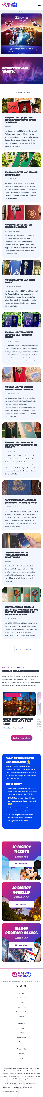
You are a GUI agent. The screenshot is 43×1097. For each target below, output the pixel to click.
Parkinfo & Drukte (21, 1012)
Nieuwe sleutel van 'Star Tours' (20, 281)
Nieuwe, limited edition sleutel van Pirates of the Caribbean (20, 120)
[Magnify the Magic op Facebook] (17, 986)
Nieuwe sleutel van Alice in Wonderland (21, 173)
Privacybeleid (27, 1087)
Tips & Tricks (22, 1007)
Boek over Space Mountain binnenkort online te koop (20, 501)
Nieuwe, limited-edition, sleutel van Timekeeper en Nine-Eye (21, 445)
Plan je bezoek (21, 998)
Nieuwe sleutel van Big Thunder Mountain (18, 226)
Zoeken (21, 1042)
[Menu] (39, 5)
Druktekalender (21, 1037)
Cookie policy (16, 1087)
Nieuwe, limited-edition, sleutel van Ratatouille (19, 388)
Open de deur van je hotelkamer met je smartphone (16, 555)
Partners (21, 1053)
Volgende (28, 649)
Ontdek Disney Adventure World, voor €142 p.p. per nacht (18, 721)
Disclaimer (6, 1087)
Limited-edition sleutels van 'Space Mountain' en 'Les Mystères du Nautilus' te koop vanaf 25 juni (21, 611)
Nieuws (21, 1016)
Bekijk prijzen (7, 728)
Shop (21, 1058)
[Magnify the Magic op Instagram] (21, 986)
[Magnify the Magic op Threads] (25, 986)
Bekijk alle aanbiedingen (21, 738)
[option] (19, 712)
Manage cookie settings (10, 1091)
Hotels (22, 1033)
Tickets (21, 1002)
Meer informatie (18, 728)
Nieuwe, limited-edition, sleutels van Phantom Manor (19, 335)
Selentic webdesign (31, 1083)
